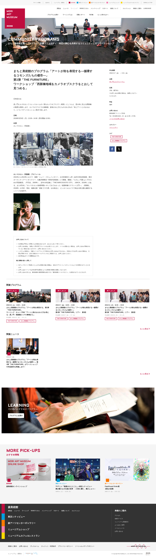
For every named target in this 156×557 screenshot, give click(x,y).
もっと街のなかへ (103, 14)
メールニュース (119, 528)
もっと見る (144, 329)
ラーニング (74, 8)
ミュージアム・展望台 (59, 2)
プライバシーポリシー (65, 546)
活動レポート (81, 14)
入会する (47, 2)
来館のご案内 (137, 8)
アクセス (117, 515)
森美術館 (73, 2)
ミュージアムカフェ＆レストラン (131, 2)
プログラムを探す (52, 14)
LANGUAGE (147, 8)
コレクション (127, 8)
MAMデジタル (84, 8)
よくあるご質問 (119, 525)
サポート (105, 8)
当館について (114, 8)
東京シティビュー (83, 2)
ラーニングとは (67, 14)
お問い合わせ (119, 531)
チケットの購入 (37, 2)
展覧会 (59, 8)
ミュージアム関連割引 (122, 522)
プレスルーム (34, 546)
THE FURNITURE (116, 136)
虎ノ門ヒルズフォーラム (117, 82)
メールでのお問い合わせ (117, 119)
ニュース (66, 8)
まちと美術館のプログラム (119, 140)
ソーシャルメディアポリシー (84, 546)
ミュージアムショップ (114, 2)
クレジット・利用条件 (48, 546)
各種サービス (119, 518)
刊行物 (91, 14)
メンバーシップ (95, 8)
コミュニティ (113, 127)
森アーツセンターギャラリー (98, 2)
